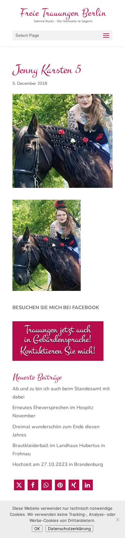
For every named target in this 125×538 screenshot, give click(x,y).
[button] (19, 485)
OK (37, 528)
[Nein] (117, 519)
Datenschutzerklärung (69, 528)
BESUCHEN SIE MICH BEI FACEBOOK (55, 307)
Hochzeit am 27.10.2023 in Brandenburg (57, 464)
